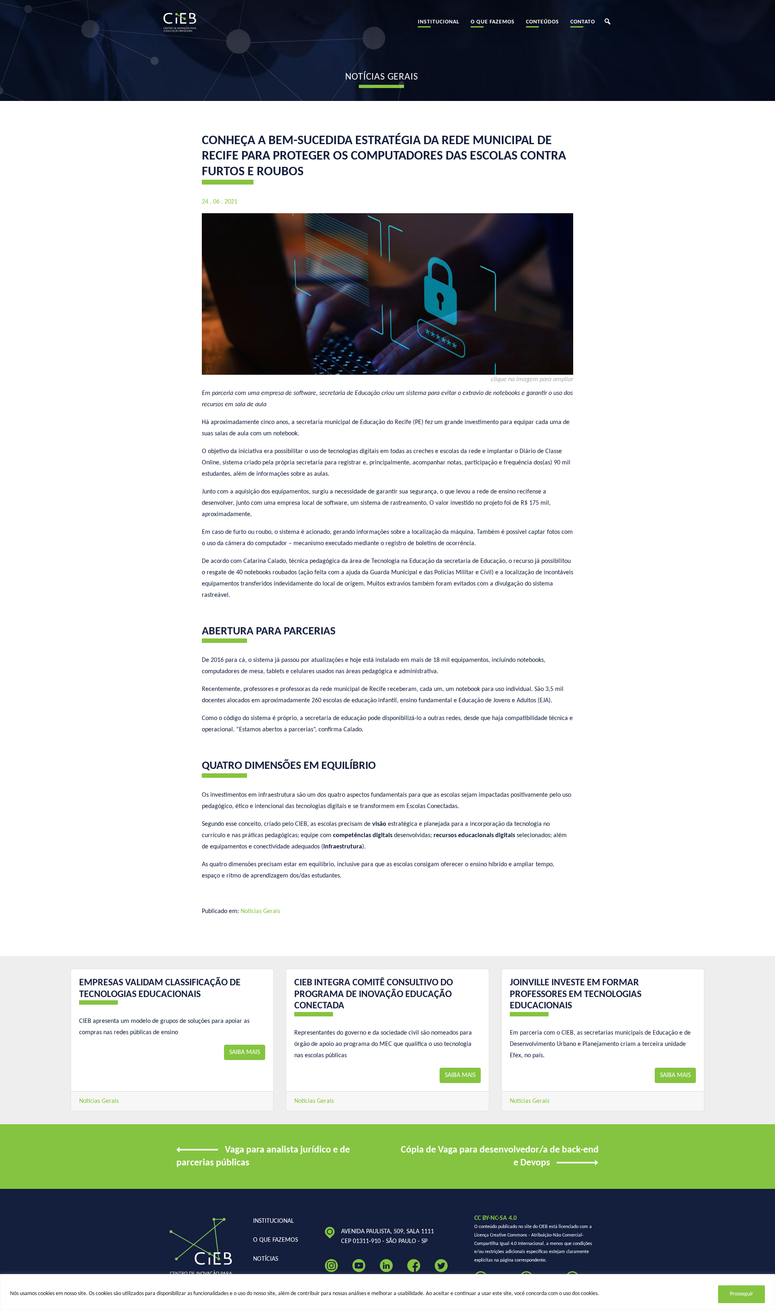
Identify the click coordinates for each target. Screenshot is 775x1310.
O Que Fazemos (493, 22)
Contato (582, 22)
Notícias (265, 1259)
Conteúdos (542, 22)
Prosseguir (741, 1294)
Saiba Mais (244, 1052)
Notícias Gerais (260, 911)
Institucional (438, 22)
